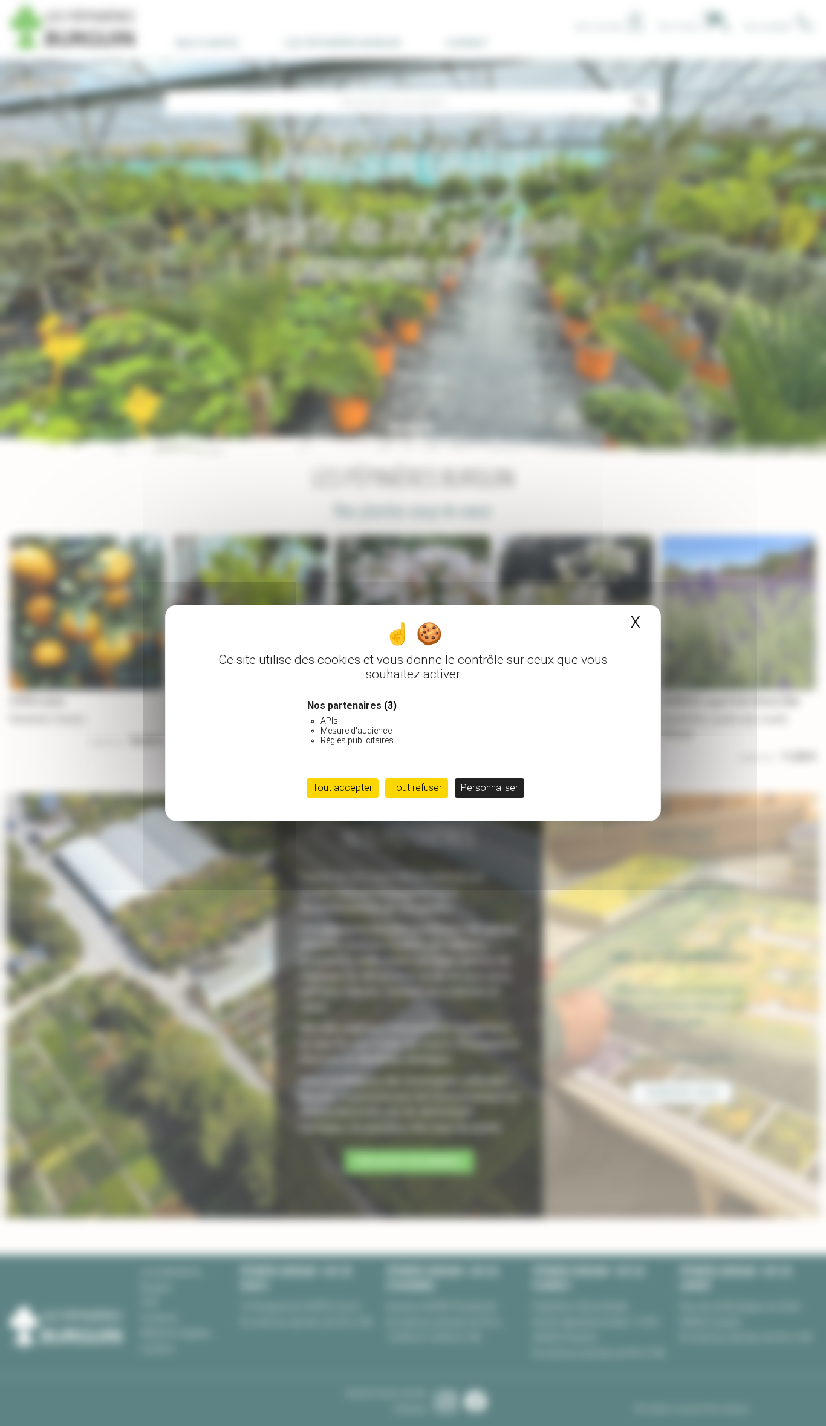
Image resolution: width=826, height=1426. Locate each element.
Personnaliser (489, 788)
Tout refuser (416, 788)
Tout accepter (342, 788)
